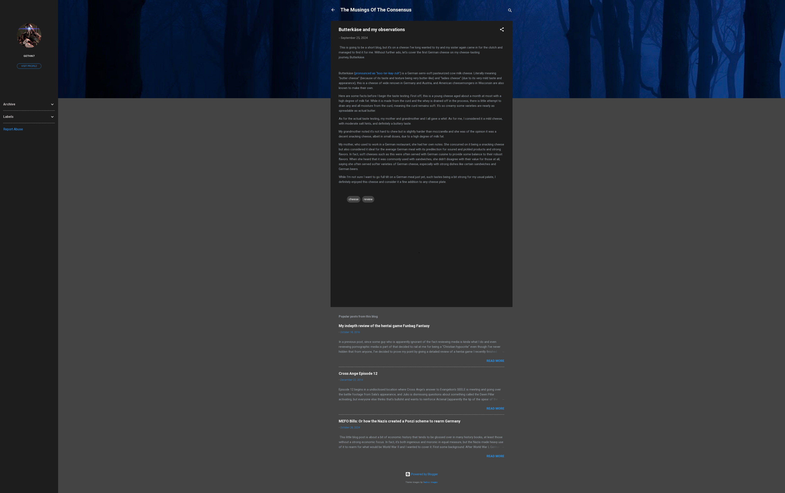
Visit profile (29, 66)
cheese (354, 199)
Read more (495, 361)
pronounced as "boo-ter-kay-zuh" (377, 73)
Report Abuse (13, 129)
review (368, 199)
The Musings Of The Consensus (376, 10)
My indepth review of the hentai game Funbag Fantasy (384, 326)
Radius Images (430, 482)
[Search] (510, 11)
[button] (501, 30)
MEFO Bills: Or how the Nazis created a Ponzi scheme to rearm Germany (399, 421)
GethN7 (29, 55)
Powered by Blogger (424, 474)
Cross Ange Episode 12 (358, 373)
